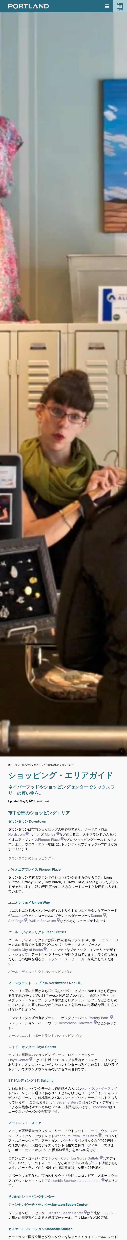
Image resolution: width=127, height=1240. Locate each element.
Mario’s (50, 834)
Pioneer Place (49, 840)
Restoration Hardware (76, 1023)
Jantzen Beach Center (65, 1213)
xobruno (99, 1107)
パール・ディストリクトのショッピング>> (40, 972)
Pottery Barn (99, 1018)
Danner (96, 916)
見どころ (38, 764)
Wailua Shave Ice (42, 921)
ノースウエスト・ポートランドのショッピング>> (45, 1036)
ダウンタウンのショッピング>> (32, 858)
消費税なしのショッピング (59, 764)
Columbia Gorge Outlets (80, 1158)
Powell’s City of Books (25, 950)
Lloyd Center (18, 1060)
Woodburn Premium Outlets (76, 1136)
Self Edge (15, 921)
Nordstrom (16, 834)
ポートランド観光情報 (19, 764)
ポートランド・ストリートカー (64, 959)
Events (120, 7)
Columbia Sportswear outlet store (74, 1181)
